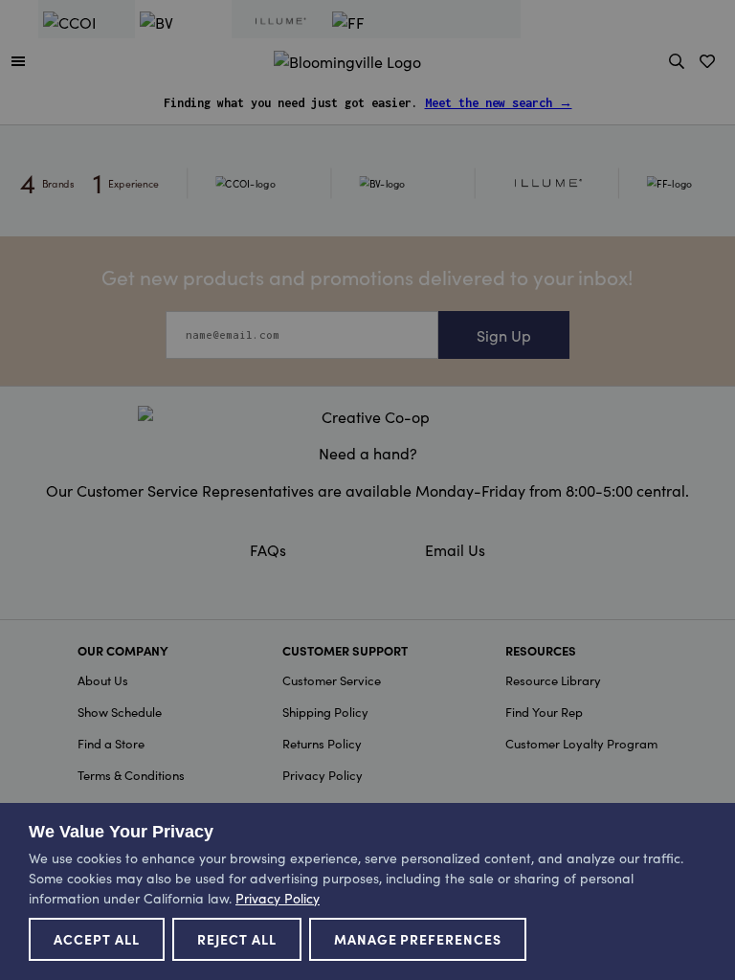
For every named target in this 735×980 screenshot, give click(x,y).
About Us (103, 680)
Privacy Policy (322, 775)
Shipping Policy (325, 711)
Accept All (97, 938)
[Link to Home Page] (347, 58)
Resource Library (553, 680)
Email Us (455, 549)
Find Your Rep (544, 711)
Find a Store (111, 743)
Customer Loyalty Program (581, 743)
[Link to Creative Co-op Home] (367, 416)
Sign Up (504, 334)
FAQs (268, 549)
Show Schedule (120, 711)
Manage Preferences (418, 938)
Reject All (237, 938)
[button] (18, 60)
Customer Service (331, 680)
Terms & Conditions (131, 775)
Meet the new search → (498, 103)
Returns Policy (322, 743)
